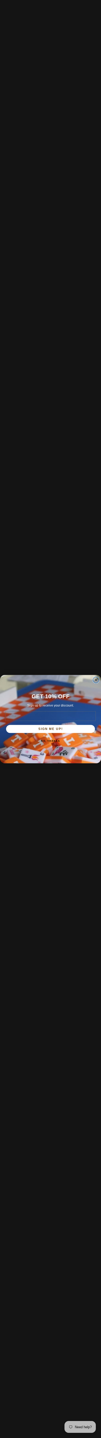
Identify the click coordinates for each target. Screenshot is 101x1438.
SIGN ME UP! (50, 728)
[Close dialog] (96, 680)
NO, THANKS (50, 740)
